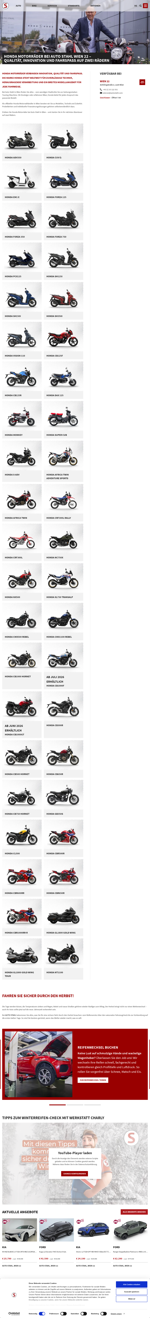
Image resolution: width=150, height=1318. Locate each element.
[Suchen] (140, 5)
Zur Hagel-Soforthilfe (91, 1084)
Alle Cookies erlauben (131, 1284)
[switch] (63, 1314)
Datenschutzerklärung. (76, 1305)
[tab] (57, 1105)
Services (52, 5)
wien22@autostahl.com (113, 93)
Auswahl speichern (131, 1292)
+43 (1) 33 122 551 (110, 89)
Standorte (74, 5)
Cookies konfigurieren (74, 1173)
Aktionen (95, 5)
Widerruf (131, 1299)
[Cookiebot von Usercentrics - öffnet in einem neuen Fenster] (14, 1313)
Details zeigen (116, 1314)
